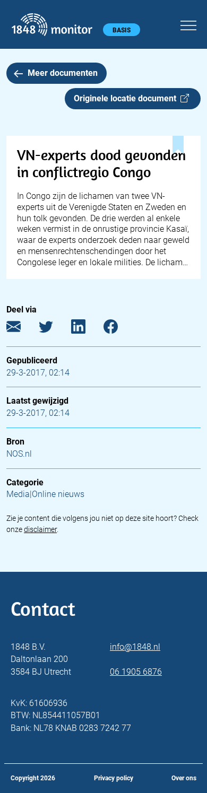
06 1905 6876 (136, 672)
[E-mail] (21, 329)
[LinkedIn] (86, 329)
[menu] (188, 24)
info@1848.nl (135, 647)
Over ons (183, 778)
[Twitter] (54, 329)
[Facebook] (119, 329)
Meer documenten (63, 73)
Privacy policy (113, 778)
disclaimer (40, 529)
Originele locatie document (127, 98)
